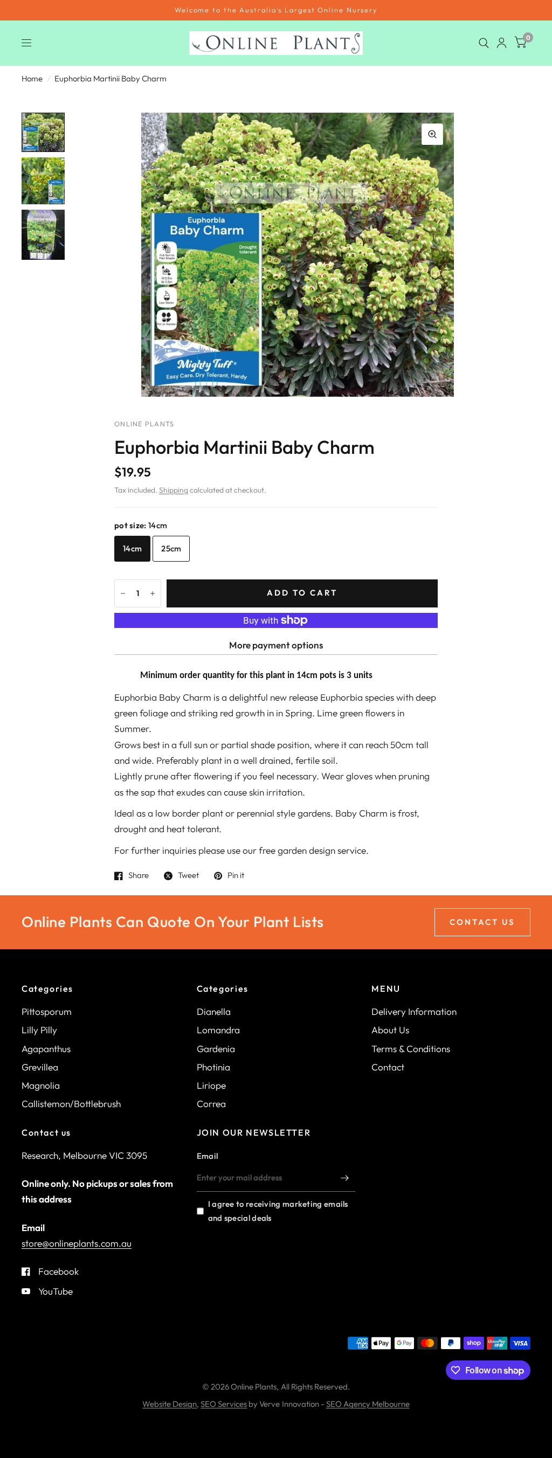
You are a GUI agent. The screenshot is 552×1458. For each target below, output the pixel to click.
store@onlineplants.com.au (77, 1243)
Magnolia (41, 1085)
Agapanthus (46, 1048)
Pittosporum (47, 1011)
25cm (171, 548)
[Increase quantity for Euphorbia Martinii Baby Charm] (152, 593)
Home (32, 78)
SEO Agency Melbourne (368, 1404)
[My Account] (501, 43)
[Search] (484, 43)
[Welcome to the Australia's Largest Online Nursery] (276, 10)
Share (138, 876)
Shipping (173, 490)
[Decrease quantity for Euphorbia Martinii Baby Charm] (123, 593)
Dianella (214, 1011)
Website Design (169, 1404)
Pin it (235, 876)
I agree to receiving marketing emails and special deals (278, 1211)
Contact (387, 1067)
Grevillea (40, 1067)
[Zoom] (432, 134)
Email (207, 1156)
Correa (211, 1103)
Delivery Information (414, 1011)
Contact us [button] (482, 922)
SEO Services (224, 1404)
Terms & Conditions (410, 1048)
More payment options (276, 645)
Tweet (188, 876)
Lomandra (218, 1029)
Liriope (211, 1085)
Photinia (213, 1067)
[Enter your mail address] (344, 1178)
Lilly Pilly (39, 1029)
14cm (132, 548)
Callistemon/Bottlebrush (71, 1103)
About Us (390, 1029)
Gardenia (216, 1048)
